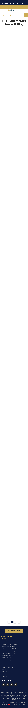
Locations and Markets (8, 667)
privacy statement (14, 698)
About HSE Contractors (8, 665)
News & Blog (5, 3)
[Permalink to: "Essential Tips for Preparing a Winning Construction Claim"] (14, 425)
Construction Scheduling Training (11, 648)
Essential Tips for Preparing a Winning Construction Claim (13, 436)
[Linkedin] (3, 684)
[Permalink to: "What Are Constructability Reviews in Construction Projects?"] (14, 325)
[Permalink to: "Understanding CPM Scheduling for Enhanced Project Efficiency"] (14, 135)
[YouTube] (22, 3)
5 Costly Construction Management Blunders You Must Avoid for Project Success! (13, 100)
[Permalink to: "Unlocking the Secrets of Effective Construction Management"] (14, 183)
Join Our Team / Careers (14, 631)
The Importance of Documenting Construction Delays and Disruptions (12, 589)
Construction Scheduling (9, 646)
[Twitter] (25, 3)
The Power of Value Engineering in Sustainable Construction (12, 241)
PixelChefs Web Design (19, 704)
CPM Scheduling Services (9, 653)
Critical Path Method (8, 655)
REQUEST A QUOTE (14, 6)
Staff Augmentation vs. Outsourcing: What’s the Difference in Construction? (13, 387)
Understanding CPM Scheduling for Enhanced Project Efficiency (12, 147)
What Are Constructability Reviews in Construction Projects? (11, 338)
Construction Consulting (9, 651)
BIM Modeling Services (8, 657)
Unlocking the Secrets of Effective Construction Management (13, 195)
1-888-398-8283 (6, 14)
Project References (7, 674)
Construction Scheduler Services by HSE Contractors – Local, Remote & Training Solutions (13, 50)
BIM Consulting (7, 660)
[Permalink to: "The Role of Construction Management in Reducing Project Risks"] (14, 272)
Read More (7, 75)
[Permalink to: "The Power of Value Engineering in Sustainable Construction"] (14, 229)
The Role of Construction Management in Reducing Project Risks (11, 286)
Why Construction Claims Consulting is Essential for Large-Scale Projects (12, 492)
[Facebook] (17, 3)
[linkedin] (20, 3)
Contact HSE (6, 676)
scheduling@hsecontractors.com (9, 640)
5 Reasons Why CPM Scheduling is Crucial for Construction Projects (13, 543)
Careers (5, 669)
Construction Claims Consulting (10, 644)
